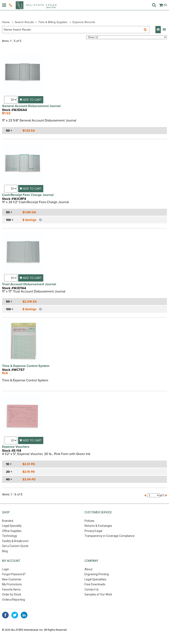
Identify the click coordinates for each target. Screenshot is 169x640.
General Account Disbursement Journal (31, 106)
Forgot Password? (14, 574)
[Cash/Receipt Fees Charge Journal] (22, 164)
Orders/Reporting (13, 599)
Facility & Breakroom (15, 541)
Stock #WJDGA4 (14, 110)
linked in (24, 615)
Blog (5, 551)
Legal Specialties (95, 579)
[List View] (158, 29)
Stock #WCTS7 (13, 370)
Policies (89, 520)
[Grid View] (164, 29)
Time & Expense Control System (25, 366)
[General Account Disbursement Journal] (22, 75)
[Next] (166, 495)
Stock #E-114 (11, 451)
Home (6, 22)
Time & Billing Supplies (52, 22)
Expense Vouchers (15, 447)
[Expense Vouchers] (22, 416)
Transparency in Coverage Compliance (109, 535)
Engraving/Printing (96, 574)
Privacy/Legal (93, 531)
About (88, 569)
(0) (165, 5)
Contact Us (91, 589)
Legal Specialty (12, 525)
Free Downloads (94, 584)
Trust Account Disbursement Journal (29, 284)
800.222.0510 (11, 5)
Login (5, 569)
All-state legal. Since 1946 (36, 5)
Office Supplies (11, 531)
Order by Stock (11, 594)
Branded (7, 520)
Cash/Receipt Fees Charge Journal (28, 195)
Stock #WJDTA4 (14, 288)
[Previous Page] (145, 495)
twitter (14, 615)
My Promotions (12, 584)
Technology (9, 535)
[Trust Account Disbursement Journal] (22, 253)
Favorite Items (11, 589)
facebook (5, 615)
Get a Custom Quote (15, 546)
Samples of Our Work (98, 594)
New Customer (11, 579)
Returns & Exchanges (98, 525)
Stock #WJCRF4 (14, 199)
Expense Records (84, 22)
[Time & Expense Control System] (22, 342)
